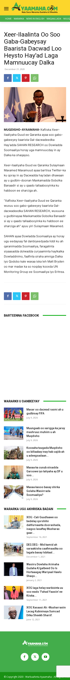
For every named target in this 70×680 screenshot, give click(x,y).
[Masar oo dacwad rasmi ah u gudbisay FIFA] (13, 414)
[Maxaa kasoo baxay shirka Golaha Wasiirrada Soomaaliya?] (13, 492)
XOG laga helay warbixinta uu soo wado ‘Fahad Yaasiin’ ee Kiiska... (44, 591)
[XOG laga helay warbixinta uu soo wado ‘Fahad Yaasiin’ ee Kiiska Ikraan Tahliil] (13, 592)
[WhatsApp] (34, 78)
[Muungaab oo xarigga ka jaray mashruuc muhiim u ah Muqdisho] (13, 433)
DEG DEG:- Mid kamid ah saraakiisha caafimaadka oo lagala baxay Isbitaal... (44, 548)
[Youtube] (45, 657)
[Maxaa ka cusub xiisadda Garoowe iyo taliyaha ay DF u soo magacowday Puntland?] (13, 472)
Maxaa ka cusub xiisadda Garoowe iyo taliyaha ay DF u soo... (44, 471)
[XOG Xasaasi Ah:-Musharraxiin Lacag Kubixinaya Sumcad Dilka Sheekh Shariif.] (13, 612)
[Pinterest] (26, 78)
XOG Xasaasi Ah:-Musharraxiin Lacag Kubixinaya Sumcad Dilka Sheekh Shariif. (46, 611)
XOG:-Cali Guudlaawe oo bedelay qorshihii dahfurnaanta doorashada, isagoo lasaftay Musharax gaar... (43, 525)
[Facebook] (8, 78)
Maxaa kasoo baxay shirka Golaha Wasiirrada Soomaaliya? (43, 491)
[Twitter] (17, 78)
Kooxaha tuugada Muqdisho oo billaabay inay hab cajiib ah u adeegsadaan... (45, 451)
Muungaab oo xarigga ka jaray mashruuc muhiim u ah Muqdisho (45, 432)
